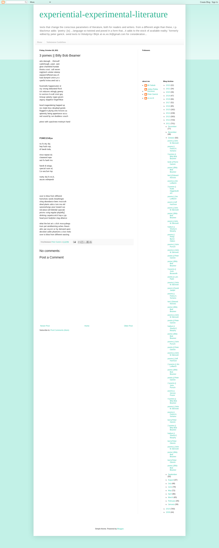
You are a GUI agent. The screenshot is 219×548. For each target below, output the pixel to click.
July (170, 483)
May (170, 490)
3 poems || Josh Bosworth (172, 271)
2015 (168, 110)
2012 (168, 120)
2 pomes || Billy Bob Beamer (172, 428)
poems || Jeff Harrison (173, 360)
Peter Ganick (152, 94)
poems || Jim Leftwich (173, 182)
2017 (168, 103)
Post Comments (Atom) (60, 330)
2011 (168, 124)
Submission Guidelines (56, 42)
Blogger (120, 529)
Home (39, 42)
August (171, 480)
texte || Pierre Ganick (173, 163)
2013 (168, 117)
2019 (168, 96)
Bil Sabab (151, 85)
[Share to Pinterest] (90, 242)
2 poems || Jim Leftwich (173, 365)
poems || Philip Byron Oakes (171, 238)
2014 (168, 113)
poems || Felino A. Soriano (172, 148)
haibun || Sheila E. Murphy (172, 229)
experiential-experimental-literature (103, 14)
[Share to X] (84, 242)
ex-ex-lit (150, 98)
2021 (168, 89)
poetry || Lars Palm (173, 278)
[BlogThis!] (82, 242)
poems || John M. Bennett (173, 251)
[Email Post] (74, 242)
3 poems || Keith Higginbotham (173, 190)
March (171, 497)
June (170, 487)
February (172, 501)
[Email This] (79, 242)
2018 (168, 99)
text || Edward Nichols (173, 176)
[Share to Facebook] (87, 242)
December (172, 126)
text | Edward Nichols (173, 303)
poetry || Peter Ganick (173, 257)
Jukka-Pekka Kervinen (152, 90)
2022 (168, 85)
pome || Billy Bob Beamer (172, 170)
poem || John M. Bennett (173, 142)
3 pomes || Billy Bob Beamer (172, 156)
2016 (168, 106)
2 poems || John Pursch (172, 385)
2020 (168, 92)
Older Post (128, 326)
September (172, 474)
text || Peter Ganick (172, 421)
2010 (168, 509)
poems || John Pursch (173, 245)
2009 (168, 512)
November (172, 132)
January (171, 504)
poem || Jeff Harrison (172, 203)
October (171, 138)
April (170, 494)
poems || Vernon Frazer (172, 393)
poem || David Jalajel (173, 289)
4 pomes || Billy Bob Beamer (172, 401)
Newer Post (45, 326)
